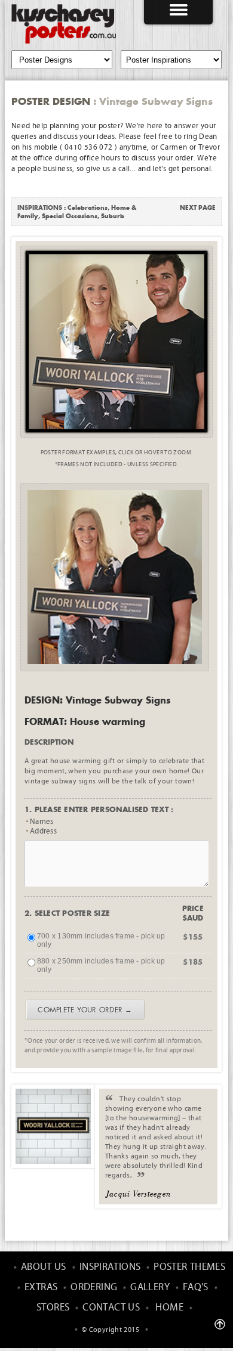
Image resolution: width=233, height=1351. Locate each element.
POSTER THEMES (189, 1267)
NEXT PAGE (198, 207)
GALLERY (150, 1287)
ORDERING (93, 1287)
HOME (169, 1307)
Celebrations (88, 207)
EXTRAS (40, 1287)
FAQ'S (196, 1287)
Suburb (112, 216)
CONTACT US (111, 1307)
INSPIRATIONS (110, 1267)
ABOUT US (43, 1267)
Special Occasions (69, 216)
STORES (52, 1307)
